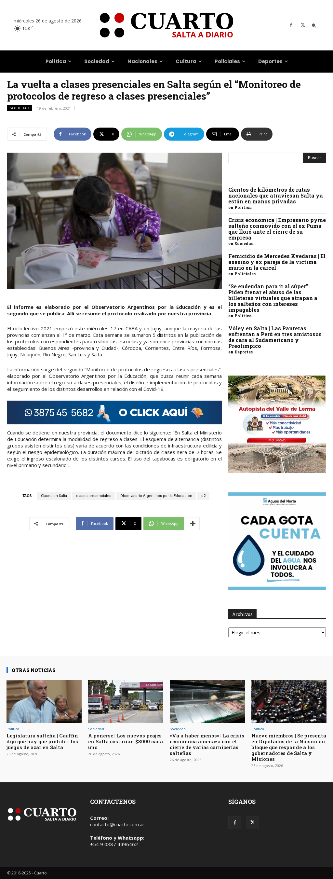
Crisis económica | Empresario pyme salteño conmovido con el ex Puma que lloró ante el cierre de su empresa (277, 228)
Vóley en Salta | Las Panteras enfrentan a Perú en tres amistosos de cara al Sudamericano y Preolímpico (275, 337)
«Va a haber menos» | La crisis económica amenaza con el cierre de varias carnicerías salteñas (207, 744)
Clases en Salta (54, 496)
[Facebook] (291, 25)
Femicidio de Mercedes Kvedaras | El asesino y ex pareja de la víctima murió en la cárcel (277, 262)
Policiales (245, 273)
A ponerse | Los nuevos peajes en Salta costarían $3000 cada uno (125, 741)
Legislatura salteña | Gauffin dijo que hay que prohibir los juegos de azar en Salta (42, 741)
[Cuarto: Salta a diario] (166, 25)
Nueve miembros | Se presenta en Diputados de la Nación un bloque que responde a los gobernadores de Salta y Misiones (288, 747)
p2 (203, 496)
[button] (313, 25)
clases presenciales (93, 496)
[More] (193, 523)
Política (243, 207)
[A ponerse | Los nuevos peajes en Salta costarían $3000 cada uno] (125, 701)
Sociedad (20, 108)
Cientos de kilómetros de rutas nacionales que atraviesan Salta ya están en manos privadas (275, 195)
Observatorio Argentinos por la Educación (156, 496)
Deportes (243, 351)
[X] (303, 25)
